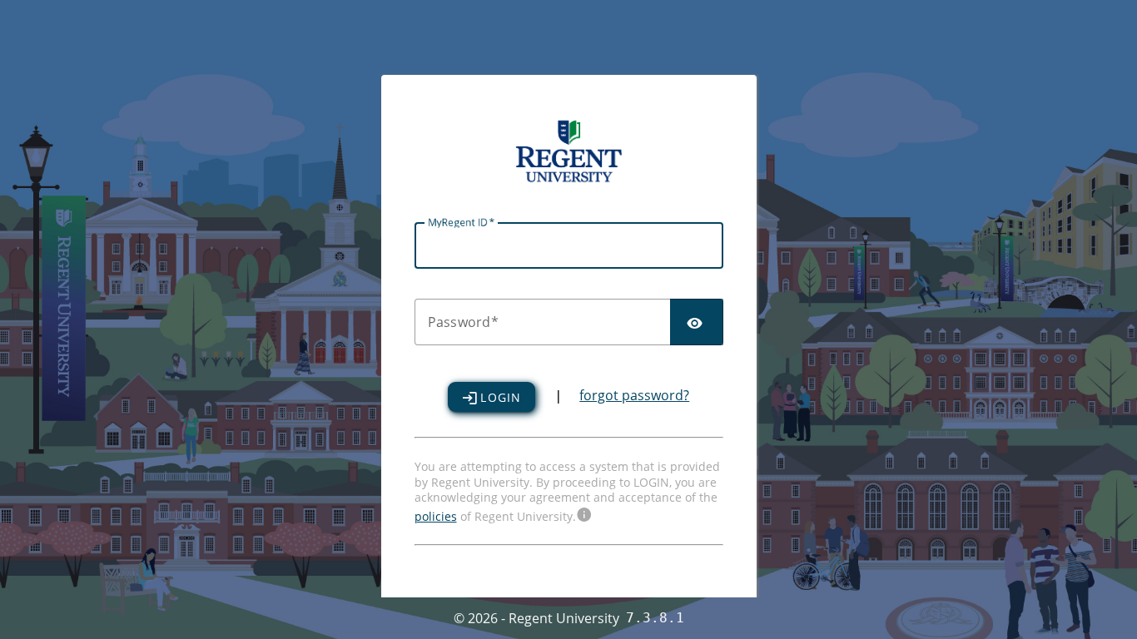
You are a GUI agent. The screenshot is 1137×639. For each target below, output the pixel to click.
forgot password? (634, 395)
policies (436, 516)
